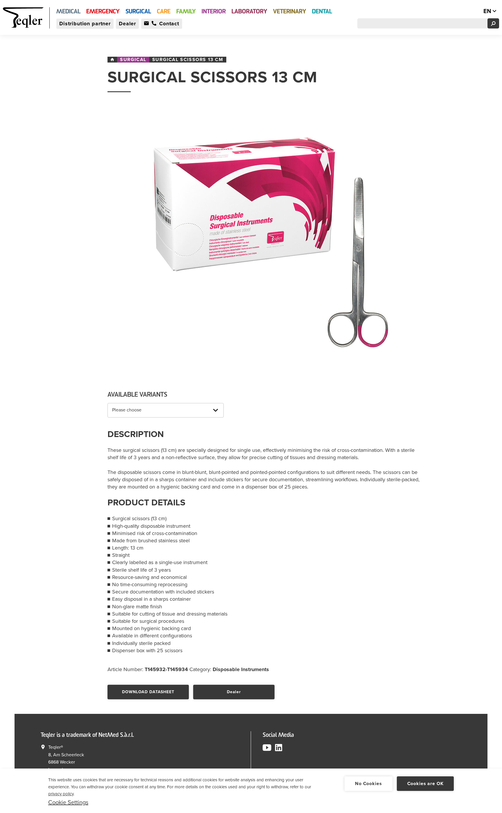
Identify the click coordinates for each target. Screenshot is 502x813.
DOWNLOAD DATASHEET (148, 691)
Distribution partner (85, 23)
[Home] (112, 60)
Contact (169, 23)
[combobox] (165, 410)
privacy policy (60, 793)
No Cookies (368, 784)
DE (475, 11)
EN (488, 11)
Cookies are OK (425, 784)
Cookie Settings (68, 802)
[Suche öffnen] (493, 23)
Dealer (127, 23)
